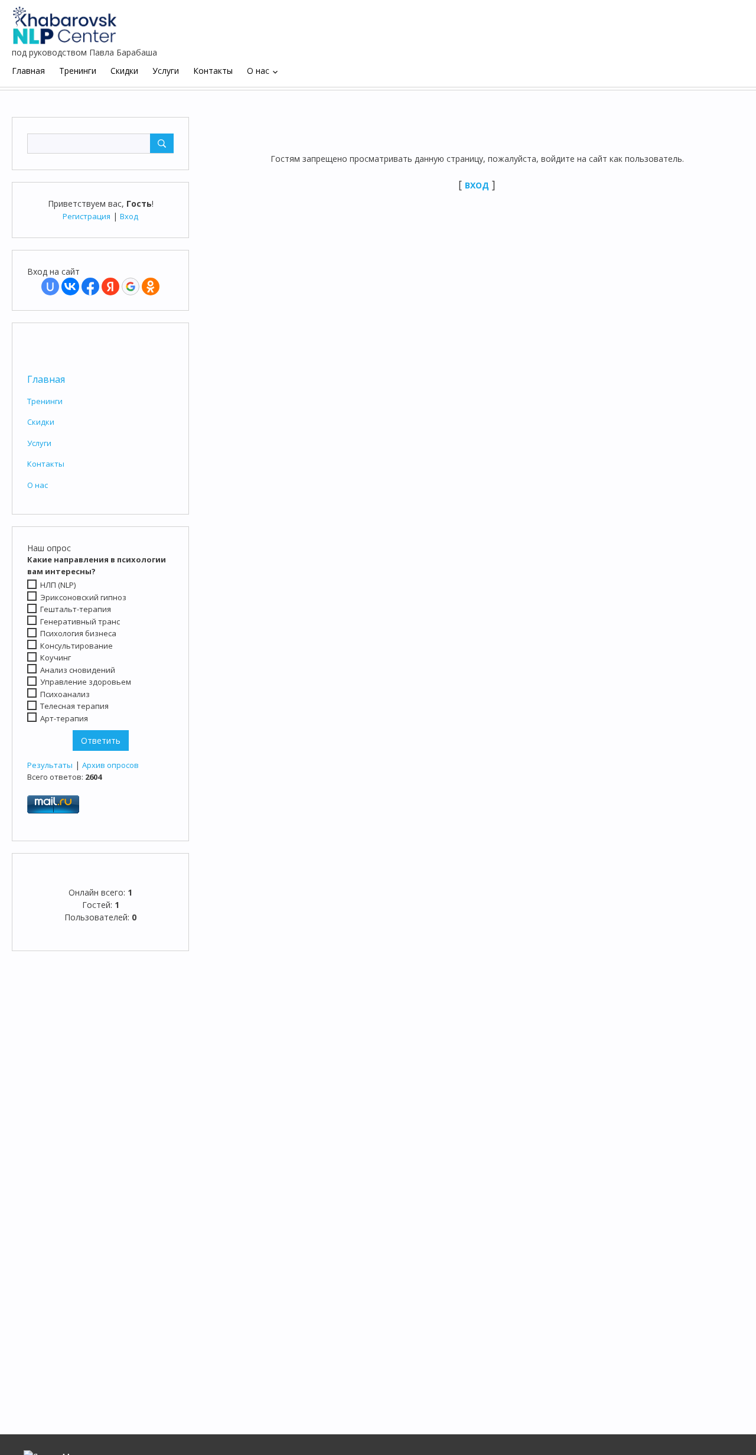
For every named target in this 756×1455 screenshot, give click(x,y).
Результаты (50, 765)
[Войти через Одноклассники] (150, 286)
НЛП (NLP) (58, 585)
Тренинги (45, 401)
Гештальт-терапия (75, 609)
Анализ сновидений (77, 670)
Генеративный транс (80, 621)
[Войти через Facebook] (90, 286)
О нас (37, 485)
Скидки (40, 421)
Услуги (39, 443)
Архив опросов (110, 765)
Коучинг (55, 657)
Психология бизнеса (78, 633)
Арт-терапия (64, 718)
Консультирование (76, 645)
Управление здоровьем (85, 681)
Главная (46, 379)
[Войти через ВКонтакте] (70, 286)
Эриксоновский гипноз (83, 597)
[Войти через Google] (130, 286)
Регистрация (86, 216)
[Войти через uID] (50, 286)
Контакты (45, 463)
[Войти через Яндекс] (110, 286)
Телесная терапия (74, 706)
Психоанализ (65, 694)
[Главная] (65, 20)
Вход (129, 216)
